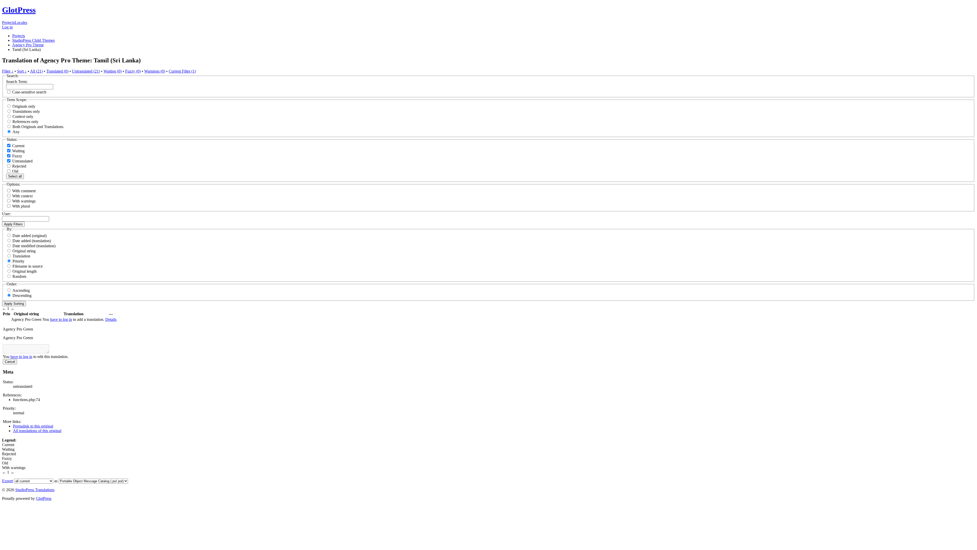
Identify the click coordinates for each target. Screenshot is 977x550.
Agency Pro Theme (28, 45)
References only (25, 121)
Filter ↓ (7, 71)
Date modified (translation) (33, 246)
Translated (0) (57, 71)
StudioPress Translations (34, 490)
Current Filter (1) (182, 71)
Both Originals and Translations (37, 127)
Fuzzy (16, 156)
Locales (21, 22)
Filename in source (27, 266)
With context (22, 196)
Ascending (21, 290)
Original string (24, 251)
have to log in (61, 319)
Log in (7, 27)
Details (111, 319)
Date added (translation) (31, 241)
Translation (21, 256)
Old (14, 171)
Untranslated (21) (86, 71)
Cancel (10, 362)
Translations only (26, 111)
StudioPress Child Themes (33, 40)
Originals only (23, 106)
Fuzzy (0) (133, 71)
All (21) (36, 71)
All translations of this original (37, 431)
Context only (22, 116)
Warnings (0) (154, 71)
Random (19, 276)
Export (7, 481)
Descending (22, 295)
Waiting (18, 151)
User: (6, 214)
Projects (8, 22)
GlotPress (19, 10)
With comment (24, 191)
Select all (15, 176)
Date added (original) (29, 235)
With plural (21, 206)
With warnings (24, 201)
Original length (24, 271)
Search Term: (16, 81)
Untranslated (22, 161)
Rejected (18, 166)
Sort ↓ (22, 71)
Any (16, 132)
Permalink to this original (33, 426)
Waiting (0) (113, 71)
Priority (18, 261)
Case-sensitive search (29, 92)
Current (17, 146)
